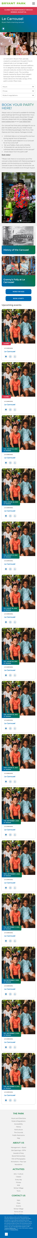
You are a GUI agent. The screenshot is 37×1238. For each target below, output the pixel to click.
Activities (18, 1169)
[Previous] (1, 43)
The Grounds (18, 1132)
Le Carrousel (8, 348)
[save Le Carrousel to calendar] (10, 356)
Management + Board (18, 1147)
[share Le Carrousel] (15, 356)
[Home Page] (14, 3)
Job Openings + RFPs (18, 1150)
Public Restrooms (18, 1135)
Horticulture (18, 1129)
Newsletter (18, 1164)
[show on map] (3, 28)
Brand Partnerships (18, 1156)
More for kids (18, 291)
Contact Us (18, 1195)
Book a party (18, 298)
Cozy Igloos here (24, 121)
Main (18, 1200)
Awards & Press (18, 1153)
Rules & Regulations (18, 1121)
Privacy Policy (14, 1229)
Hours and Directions (18, 1118)
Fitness (18, 1182)
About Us (18, 1142)
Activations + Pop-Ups (18, 1161)
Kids (18, 1185)
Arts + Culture (18, 1174)
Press (18, 1203)
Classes (18, 1177)
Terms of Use (18, 1212)
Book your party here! (18, 106)
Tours (18, 1191)
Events (18, 1206)
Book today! (6, 155)
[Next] (35, 43)
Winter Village (18, 1188)
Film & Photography (18, 1159)
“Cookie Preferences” (10, 1228)
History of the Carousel (16, 250)
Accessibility (18, 1124)
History (18, 1127)
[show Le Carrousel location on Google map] (6, 356)
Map (18, 1138)
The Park (18, 1113)
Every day (18, 1179)
